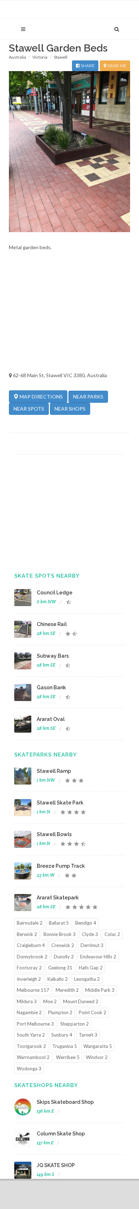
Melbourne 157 (33, 990)
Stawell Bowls (54, 834)
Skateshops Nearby (46, 1085)
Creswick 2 (62, 945)
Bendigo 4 (85, 923)
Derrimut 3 (92, 945)
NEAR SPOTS (29, 409)
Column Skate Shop (61, 1133)
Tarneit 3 (88, 1035)
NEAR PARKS (88, 397)
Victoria (39, 57)
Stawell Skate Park (60, 803)
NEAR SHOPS (70, 409)
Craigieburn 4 (31, 945)
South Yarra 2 (31, 1035)
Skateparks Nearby (45, 754)
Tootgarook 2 (31, 1046)
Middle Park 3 (99, 990)
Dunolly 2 (64, 956)
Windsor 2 (97, 1057)
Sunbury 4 (61, 1035)
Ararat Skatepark (58, 897)
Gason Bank (51, 687)
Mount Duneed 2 (80, 1001)
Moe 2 (50, 1001)
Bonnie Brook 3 (59, 934)
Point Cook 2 (92, 1012)
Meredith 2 (67, 990)
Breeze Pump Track (61, 866)
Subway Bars (53, 656)
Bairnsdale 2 (29, 923)
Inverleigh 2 (29, 979)
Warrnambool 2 (33, 1057)
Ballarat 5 (59, 923)
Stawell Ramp (54, 771)
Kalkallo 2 (57, 979)
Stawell (60, 57)
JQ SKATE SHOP (56, 1165)
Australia (17, 57)
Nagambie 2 (29, 1012)
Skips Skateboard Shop (65, 1102)
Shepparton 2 (74, 1024)
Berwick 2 (27, 934)
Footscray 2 (29, 967)
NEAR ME (116, 65)
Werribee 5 (67, 1057)
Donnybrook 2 (32, 956)
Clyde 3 (90, 934)
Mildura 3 (27, 1001)
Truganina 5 (64, 1046)
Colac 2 (112, 934)
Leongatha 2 (87, 979)
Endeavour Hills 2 (98, 956)
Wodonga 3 (29, 1068)
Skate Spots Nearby (47, 576)
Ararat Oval (51, 719)
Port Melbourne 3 (35, 1024)
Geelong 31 (60, 967)
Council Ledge (54, 592)
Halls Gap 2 (91, 967)
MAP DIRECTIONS (41, 397)
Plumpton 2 (60, 1012)
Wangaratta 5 (97, 1046)
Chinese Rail (52, 624)
